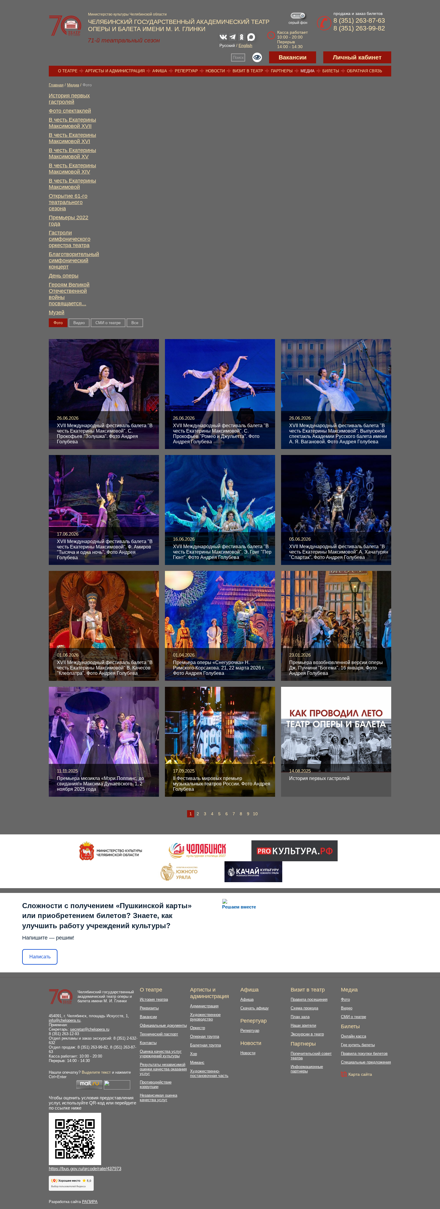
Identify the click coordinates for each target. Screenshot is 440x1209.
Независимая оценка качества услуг (158, 1097)
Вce (134, 323)
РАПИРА (90, 1201)
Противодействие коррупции (156, 1084)
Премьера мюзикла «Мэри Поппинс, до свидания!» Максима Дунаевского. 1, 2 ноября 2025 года (100, 784)
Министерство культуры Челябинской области (127, 14)
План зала (300, 1017)
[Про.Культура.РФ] (294, 850)
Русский (227, 45)
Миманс (197, 1062)
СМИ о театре (108, 323)
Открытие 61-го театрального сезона (68, 202)
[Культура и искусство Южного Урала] (179, 871)
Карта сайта (360, 1074)
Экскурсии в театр (307, 1034)
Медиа (308, 71)
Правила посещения (309, 999)
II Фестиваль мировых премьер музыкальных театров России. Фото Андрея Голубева (221, 784)
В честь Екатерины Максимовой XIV (72, 169)
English (245, 45)
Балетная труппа (205, 1045)
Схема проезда (304, 1008)
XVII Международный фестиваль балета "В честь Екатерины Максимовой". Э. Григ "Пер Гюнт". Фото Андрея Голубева (222, 552)
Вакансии (293, 57)
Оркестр (197, 1028)
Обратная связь (364, 71)
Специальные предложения (366, 1062)
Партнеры (282, 71)
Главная (56, 85)
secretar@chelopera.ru (89, 1029)
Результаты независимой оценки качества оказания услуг (163, 1069)
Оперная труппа (204, 1036)
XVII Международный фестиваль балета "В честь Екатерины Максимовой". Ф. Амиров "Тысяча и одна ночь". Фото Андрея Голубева (105, 549)
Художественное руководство (205, 1016)
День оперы (63, 276)
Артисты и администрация (115, 71)
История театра (154, 999)
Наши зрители (303, 1025)
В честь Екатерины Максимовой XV (72, 153)
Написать (40, 956)
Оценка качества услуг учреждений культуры (161, 1053)
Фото (345, 999)
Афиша (159, 71)
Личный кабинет (357, 57)
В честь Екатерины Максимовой (72, 184)
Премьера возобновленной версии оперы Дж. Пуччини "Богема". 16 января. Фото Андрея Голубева (336, 668)
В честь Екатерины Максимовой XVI (72, 138)
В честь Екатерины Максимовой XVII (72, 123)
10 (255, 813)
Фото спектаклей (70, 111)
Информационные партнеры (307, 1068)
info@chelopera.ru (64, 1020)
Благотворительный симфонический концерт (74, 260)
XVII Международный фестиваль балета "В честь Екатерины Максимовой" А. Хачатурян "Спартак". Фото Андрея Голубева (338, 552)
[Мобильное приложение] (253, 871)
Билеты (330, 71)
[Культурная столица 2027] (197, 851)
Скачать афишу (254, 1008)
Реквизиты (149, 1008)
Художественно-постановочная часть (209, 1073)
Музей (56, 312)
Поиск (238, 57)
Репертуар (186, 71)
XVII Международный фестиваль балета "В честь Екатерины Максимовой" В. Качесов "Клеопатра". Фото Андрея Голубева (105, 668)
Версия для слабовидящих (257, 57)
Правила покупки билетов (364, 1053)
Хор (193, 1054)
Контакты (148, 1043)
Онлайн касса (353, 1036)
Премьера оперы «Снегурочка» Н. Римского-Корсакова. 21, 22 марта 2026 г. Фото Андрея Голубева (219, 668)
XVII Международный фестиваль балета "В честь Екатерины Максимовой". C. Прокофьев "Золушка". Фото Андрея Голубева (105, 433)
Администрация (204, 1006)
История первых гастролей (69, 99)
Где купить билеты (358, 1045)
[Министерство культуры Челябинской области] (110, 850)
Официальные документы (163, 1025)
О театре (68, 71)
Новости (215, 71)
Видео (79, 323)
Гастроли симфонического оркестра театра (69, 239)
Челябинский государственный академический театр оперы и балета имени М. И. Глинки (106, 996)
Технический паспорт (159, 1034)
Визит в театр (248, 71)
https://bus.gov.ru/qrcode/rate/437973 (85, 1168)
